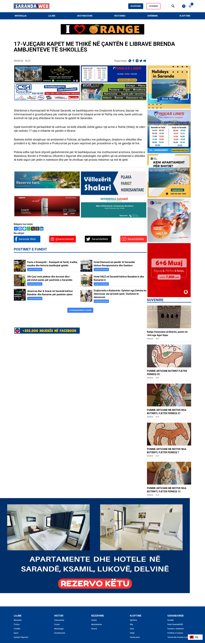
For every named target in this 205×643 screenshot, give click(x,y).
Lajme (51, 15)
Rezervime (136, 6)
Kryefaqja (20, 15)
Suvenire (153, 6)
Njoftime (185, 15)
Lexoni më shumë (34, 269)
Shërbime (152, 15)
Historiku (119, 15)
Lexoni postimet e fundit (80, 310)
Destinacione (84, 15)
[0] (190, 6)
